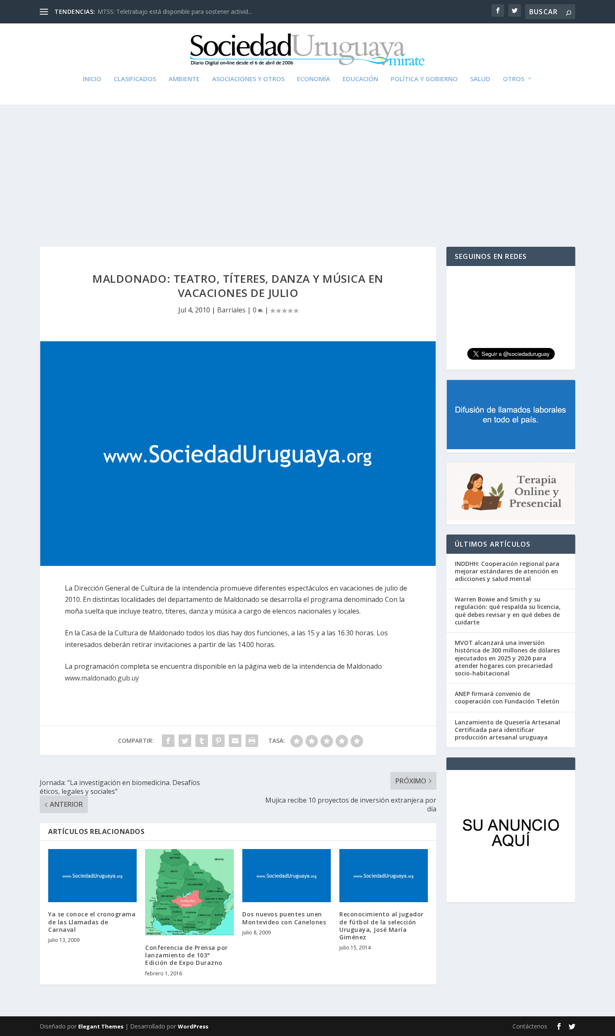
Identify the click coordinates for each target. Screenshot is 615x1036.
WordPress (193, 1026)
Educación (360, 79)
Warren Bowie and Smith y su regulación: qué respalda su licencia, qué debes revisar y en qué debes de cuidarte (508, 610)
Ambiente (184, 79)
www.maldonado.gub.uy (102, 678)
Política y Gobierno (424, 79)
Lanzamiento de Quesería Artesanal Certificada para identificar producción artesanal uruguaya (507, 729)
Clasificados (135, 79)
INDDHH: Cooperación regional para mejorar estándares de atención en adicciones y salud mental (507, 571)
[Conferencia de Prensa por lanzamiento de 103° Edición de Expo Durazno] (189, 892)
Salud (480, 79)
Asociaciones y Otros (248, 79)
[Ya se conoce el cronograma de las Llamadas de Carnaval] (92, 875)
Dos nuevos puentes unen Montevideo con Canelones (284, 918)
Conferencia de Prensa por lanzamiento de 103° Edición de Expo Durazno (186, 955)
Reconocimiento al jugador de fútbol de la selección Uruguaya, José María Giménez (381, 925)
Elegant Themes (100, 1026)
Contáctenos (529, 1026)
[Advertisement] (307, 167)
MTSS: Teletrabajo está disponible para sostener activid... (174, 11)
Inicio (92, 79)
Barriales (231, 310)
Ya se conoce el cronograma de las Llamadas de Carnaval (92, 921)
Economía (313, 79)
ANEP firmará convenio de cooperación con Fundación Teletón (507, 697)
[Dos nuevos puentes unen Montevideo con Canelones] (286, 875)
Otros (513, 79)
